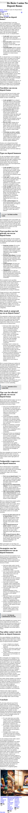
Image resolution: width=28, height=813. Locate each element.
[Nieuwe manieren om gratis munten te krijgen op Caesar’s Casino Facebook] (17, 783)
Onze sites (2, 812)
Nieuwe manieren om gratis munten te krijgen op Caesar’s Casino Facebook (17, 801)
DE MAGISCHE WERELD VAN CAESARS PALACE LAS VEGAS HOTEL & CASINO (11, 803)
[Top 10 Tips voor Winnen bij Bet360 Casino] (3, 783)
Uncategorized (3, 11)
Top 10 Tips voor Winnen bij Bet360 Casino (3, 799)
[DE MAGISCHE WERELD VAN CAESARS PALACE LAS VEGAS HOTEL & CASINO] (10, 783)
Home (1, 9)
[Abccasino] (6, 14)
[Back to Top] (21, 12)
